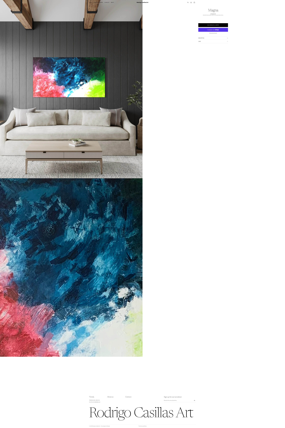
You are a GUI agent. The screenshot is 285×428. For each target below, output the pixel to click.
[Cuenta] (191, 2)
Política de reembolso (94, 402)
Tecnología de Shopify (105, 426)
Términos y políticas (142, 426)
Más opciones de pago (213, 33)
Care (199, 41)
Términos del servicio (94, 400)
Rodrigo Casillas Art (96, 426)
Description (201, 38)
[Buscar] (188, 2)
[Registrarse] (194, 400)
